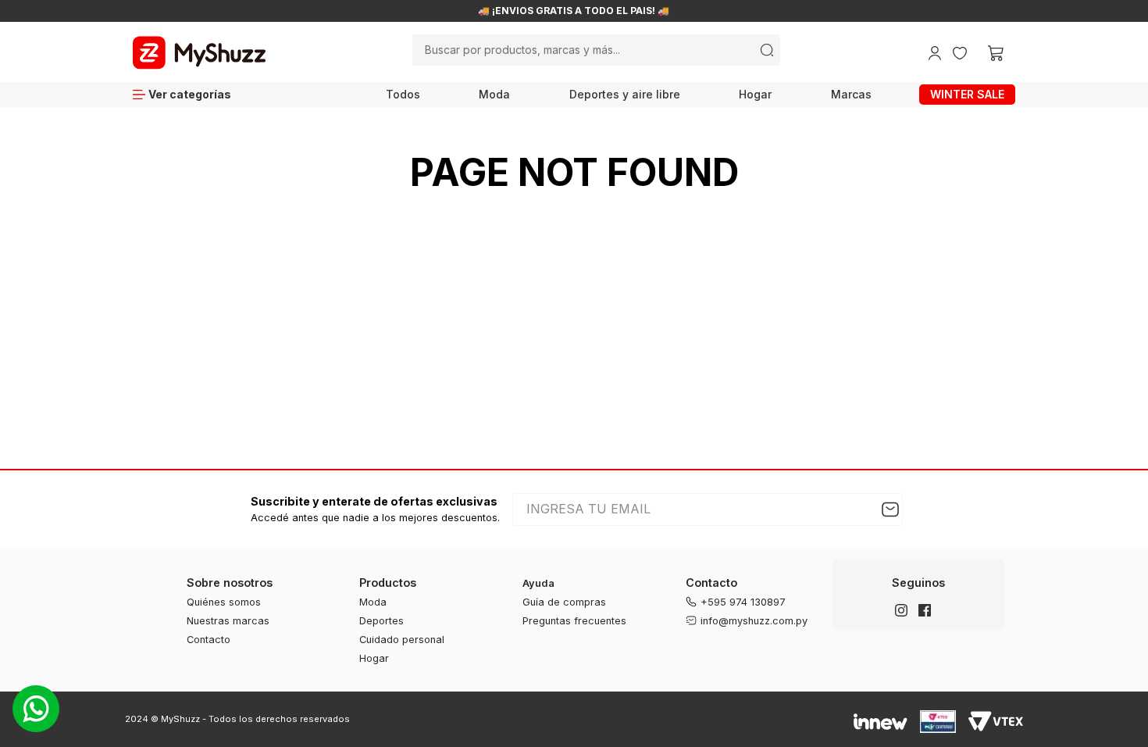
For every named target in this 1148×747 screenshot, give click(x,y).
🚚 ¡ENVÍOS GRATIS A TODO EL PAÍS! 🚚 (573, 11)
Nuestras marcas (228, 621)
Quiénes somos (224, 602)
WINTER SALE (967, 94)
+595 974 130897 (743, 602)
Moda (494, 94)
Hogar (755, 94)
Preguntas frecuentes (574, 621)
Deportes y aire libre (624, 94)
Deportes (381, 621)
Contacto (208, 639)
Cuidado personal (401, 639)
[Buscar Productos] (767, 50)
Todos (403, 94)
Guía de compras (564, 602)
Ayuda (538, 583)
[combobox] (595, 50)
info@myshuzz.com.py (754, 621)
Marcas (851, 94)
